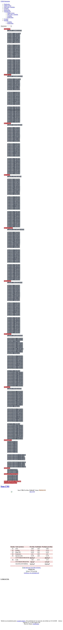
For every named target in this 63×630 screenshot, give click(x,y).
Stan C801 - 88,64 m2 (13, 60)
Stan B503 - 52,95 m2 (13, 200)
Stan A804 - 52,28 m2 (13, 38)
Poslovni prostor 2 (12, 477)
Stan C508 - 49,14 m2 (13, 222)
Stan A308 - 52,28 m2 (13, 295)
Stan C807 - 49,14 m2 (13, 69)
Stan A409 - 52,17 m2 (13, 244)
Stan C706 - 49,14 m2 (13, 114)
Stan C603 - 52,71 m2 (13, 161)
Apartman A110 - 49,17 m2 (15, 405)
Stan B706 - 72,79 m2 (13, 100)
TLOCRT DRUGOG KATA (15, 335)
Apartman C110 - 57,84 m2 (15, 437)
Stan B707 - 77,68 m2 (13, 101)
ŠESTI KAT (7, 123)
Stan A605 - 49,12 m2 (13, 133)
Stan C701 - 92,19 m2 (13, 107)
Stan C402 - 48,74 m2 (13, 266)
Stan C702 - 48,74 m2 (13, 108)
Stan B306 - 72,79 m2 (13, 310)
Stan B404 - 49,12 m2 (13, 254)
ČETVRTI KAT (8, 228)
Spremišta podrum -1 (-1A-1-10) (16, 455)
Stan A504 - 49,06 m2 (13, 184)
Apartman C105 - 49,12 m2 (15, 430)
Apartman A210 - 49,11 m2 (15, 351)
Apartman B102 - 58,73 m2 (15, 410)
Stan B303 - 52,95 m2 (13, 306)
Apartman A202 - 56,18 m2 (15, 340)
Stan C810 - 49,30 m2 (13, 73)
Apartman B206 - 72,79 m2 (15, 363)
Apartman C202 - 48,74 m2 (15, 372)
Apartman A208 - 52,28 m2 (15, 349)
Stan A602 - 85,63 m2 (13, 129)
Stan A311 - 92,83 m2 (13, 300)
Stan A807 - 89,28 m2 (13, 42)
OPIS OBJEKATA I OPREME (12, 481)
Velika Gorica (7, 5)
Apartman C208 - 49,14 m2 (15, 381)
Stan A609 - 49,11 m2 (13, 139)
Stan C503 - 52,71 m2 (13, 214)
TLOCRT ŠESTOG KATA (14, 125)
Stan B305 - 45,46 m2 (13, 309)
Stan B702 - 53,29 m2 (13, 94)
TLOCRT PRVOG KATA (14, 388)
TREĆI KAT (7, 281)
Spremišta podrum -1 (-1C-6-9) (16, 459)
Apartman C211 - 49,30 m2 (15, 385)
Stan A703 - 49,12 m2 (13, 82)
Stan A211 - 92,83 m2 (13, 353)
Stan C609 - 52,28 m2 (13, 170)
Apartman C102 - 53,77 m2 (15, 425)
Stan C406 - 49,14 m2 (13, 272)
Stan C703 (5, 486)
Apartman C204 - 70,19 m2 (15, 375)
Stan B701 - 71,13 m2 (13, 92)
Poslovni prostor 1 (12, 475)
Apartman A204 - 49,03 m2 (15, 343)
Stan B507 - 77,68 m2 (13, 206)
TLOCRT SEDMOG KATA (14, 76)
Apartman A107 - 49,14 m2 (15, 400)
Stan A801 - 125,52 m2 (14, 33)
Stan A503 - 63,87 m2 (13, 182)
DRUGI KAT (7, 334)
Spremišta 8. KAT (12, 441)
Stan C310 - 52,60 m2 (13, 331)
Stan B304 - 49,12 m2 (13, 307)
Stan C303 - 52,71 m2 (13, 321)
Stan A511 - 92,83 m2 (13, 194)
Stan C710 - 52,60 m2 (13, 120)
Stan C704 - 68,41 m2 (13, 111)
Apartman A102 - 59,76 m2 (15, 393)
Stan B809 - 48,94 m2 (13, 57)
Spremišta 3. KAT (12, 449)
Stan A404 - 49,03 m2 (13, 237)
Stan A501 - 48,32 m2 (13, 179)
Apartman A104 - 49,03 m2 (15, 396)
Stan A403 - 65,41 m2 (13, 235)
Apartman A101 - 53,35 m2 (15, 391)
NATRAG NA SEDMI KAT (31, 573)
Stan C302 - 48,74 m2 (13, 319)
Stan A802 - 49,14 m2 (13, 35)
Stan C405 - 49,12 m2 (13, 270)
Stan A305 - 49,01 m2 (13, 291)
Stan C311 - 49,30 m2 (13, 332)
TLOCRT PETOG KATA (14, 176)
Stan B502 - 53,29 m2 (13, 198)
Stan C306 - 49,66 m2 (13, 325)
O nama (6, 19)
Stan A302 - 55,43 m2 (13, 287)
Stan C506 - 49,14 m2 (13, 219)
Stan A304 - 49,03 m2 (13, 290)
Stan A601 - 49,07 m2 (13, 128)
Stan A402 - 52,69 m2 (13, 234)
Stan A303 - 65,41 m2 (13, 288)
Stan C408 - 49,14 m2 (13, 275)
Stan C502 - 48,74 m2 (13, 213)
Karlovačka (7, 10)
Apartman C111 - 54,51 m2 (15, 438)
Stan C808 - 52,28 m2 (13, 70)
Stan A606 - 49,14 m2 (13, 135)
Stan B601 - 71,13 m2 (13, 144)
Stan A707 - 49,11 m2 (13, 88)
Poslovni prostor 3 (12, 478)
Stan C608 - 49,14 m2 (13, 169)
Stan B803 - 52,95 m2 (13, 48)
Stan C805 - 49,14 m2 (13, 66)
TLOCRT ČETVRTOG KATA (15, 229)
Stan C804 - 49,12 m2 (13, 64)
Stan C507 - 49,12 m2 (13, 220)
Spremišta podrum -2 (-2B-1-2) (16, 463)
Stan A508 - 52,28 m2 (13, 189)
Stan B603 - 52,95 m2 (13, 147)
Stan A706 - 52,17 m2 (13, 86)
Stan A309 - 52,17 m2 (13, 297)
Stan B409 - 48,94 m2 (13, 262)
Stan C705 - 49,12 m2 (13, 113)
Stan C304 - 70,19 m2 (13, 322)
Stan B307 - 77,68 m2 (13, 312)
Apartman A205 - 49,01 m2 (15, 344)
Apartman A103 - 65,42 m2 (15, 394)
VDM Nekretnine (5, 1)
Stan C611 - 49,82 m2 (13, 173)
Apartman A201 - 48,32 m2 (15, 338)
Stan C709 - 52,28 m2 (13, 119)
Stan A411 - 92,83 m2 (13, 247)
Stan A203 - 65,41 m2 (13, 341)
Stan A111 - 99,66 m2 (13, 406)
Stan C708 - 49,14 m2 (13, 117)
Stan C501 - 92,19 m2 (13, 212)
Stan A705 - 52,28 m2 (13, 85)
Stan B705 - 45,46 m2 (13, 98)
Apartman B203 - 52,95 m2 (15, 359)
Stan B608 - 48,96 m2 (13, 154)
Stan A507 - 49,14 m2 (13, 188)
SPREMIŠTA (8, 440)
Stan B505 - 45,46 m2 (13, 203)
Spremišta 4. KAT (12, 447)
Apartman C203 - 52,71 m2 (15, 374)
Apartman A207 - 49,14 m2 (15, 347)
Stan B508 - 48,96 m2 (13, 207)
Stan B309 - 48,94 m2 (13, 315)
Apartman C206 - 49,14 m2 (15, 378)
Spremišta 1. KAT (12, 452)
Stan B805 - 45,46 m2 (13, 51)
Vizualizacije (7, 11)
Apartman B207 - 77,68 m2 (15, 365)
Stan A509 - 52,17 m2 (13, 191)
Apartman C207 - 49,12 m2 (15, 379)
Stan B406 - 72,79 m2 (13, 257)
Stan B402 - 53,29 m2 (13, 251)
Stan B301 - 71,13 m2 (13, 303)
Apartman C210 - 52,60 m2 (15, 384)
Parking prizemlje (12, 469)
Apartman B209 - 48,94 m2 (15, 368)
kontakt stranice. (21, 621)
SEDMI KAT (7, 74)
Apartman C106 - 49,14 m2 (15, 431)
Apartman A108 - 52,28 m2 (15, 402)
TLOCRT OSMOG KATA (14, 30)
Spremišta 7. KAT (12, 443)
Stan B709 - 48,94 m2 (13, 104)
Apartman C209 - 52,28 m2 (15, 382)
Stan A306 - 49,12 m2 (13, 293)
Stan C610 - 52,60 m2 (13, 172)
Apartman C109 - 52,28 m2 (15, 435)
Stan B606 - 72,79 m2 (13, 151)
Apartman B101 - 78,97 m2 (15, 409)
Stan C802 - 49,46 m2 (13, 61)
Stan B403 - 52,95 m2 (13, 253)
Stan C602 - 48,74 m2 (13, 160)
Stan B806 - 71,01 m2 (13, 52)
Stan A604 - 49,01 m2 (13, 132)
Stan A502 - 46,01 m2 (13, 181)
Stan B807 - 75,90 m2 (13, 54)
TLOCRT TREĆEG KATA (14, 282)
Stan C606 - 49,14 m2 (13, 166)
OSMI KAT (7, 29)
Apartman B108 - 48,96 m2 (15, 419)
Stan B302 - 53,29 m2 (13, 304)
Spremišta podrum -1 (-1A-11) (15, 456)
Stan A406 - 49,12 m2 (13, 240)
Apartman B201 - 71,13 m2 (15, 356)
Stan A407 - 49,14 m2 (13, 241)
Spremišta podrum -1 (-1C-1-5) (16, 458)
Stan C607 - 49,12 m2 (13, 167)
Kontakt (6, 20)
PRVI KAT (7, 387)
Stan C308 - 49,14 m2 (13, 328)
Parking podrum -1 (12, 471)
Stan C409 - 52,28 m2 (13, 276)
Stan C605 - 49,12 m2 (13, 164)
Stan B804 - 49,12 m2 (13, 49)
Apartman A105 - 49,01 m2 (15, 397)
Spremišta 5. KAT (12, 446)
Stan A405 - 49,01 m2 (13, 238)
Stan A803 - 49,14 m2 (13, 36)
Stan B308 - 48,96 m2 (13, 313)
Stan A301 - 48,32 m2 (13, 285)
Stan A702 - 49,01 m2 (13, 80)
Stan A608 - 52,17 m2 (13, 138)
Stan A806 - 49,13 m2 (13, 41)
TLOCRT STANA (35, 567)
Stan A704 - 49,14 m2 (13, 83)
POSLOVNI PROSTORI (11, 474)
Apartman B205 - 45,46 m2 (15, 362)
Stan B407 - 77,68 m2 (13, 259)
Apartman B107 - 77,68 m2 (15, 418)
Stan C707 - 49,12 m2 (13, 116)
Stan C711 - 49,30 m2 (13, 122)
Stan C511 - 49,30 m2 (13, 226)
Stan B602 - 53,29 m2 (13, 145)
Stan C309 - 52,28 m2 (13, 329)
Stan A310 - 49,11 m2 (13, 298)
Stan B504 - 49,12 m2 (13, 201)
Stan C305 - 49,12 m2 (13, 323)
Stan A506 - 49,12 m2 (13, 186)
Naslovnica (7, 4)
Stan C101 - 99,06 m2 (13, 424)
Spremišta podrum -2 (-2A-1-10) (16, 462)
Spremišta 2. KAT (12, 450)
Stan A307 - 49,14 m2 (13, 294)
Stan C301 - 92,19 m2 (13, 318)
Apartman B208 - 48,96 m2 (15, 366)
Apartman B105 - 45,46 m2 (15, 415)
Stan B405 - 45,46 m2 (13, 256)
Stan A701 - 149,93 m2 (14, 79)
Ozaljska (6, 8)
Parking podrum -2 (12, 472)
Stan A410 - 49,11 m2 (13, 245)
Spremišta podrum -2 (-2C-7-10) (16, 466)
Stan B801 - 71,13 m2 (13, 45)
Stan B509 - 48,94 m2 (13, 209)
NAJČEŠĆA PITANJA (10, 483)
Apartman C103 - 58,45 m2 (15, 427)
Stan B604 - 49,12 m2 (13, 148)
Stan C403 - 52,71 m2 (13, 268)
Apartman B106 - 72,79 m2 (15, 416)
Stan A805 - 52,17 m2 (13, 39)
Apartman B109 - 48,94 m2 (15, 421)
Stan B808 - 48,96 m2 (13, 55)
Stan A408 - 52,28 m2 (13, 242)
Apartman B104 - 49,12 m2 (15, 413)
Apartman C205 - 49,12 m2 (15, 377)
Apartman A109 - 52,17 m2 (15, 403)
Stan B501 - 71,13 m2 (13, 197)
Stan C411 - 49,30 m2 (13, 279)
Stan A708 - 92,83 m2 (13, 89)
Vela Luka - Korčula (9, 7)
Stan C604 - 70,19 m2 (13, 163)
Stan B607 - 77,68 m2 (13, 153)
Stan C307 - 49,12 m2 (13, 326)
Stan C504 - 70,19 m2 (13, 216)
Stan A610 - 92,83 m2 (13, 141)
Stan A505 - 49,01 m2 (13, 185)
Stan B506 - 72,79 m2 (13, 204)
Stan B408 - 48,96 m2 (13, 260)
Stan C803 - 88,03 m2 (13, 63)
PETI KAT (7, 175)
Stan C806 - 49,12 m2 (13, 67)
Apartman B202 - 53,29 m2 (15, 357)
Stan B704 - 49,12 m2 (13, 97)
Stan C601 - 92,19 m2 (13, 158)
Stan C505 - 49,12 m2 (13, 217)
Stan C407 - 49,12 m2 (13, 273)
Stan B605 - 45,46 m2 (13, 150)
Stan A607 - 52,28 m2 (13, 136)
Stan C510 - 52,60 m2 (13, 225)
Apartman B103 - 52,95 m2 (15, 412)
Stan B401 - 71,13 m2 (13, 250)
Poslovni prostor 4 (12, 480)
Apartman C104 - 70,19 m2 (15, 428)
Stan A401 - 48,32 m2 (13, 232)
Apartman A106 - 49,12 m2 (15, 399)
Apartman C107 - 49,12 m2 (15, 433)
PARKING (7, 468)
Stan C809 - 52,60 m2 (13, 72)
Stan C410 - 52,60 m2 (13, 278)
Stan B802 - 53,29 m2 (13, 46)
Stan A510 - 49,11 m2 (13, 192)
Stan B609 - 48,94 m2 (13, 156)
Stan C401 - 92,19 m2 (13, 265)
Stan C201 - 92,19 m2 (13, 371)
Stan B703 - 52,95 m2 (13, 95)
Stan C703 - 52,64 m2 (13, 110)
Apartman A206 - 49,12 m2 (15, 346)
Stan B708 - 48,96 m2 (13, 102)
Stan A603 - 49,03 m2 (13, 130)
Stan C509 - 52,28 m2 (13, 223)
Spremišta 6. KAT (12, 444)
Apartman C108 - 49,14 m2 (15, 434)
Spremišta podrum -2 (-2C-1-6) (16, 465)
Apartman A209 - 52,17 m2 (15, 350)
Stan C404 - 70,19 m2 (13, 269)
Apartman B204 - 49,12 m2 (15, 360)
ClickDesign (35, 624)
